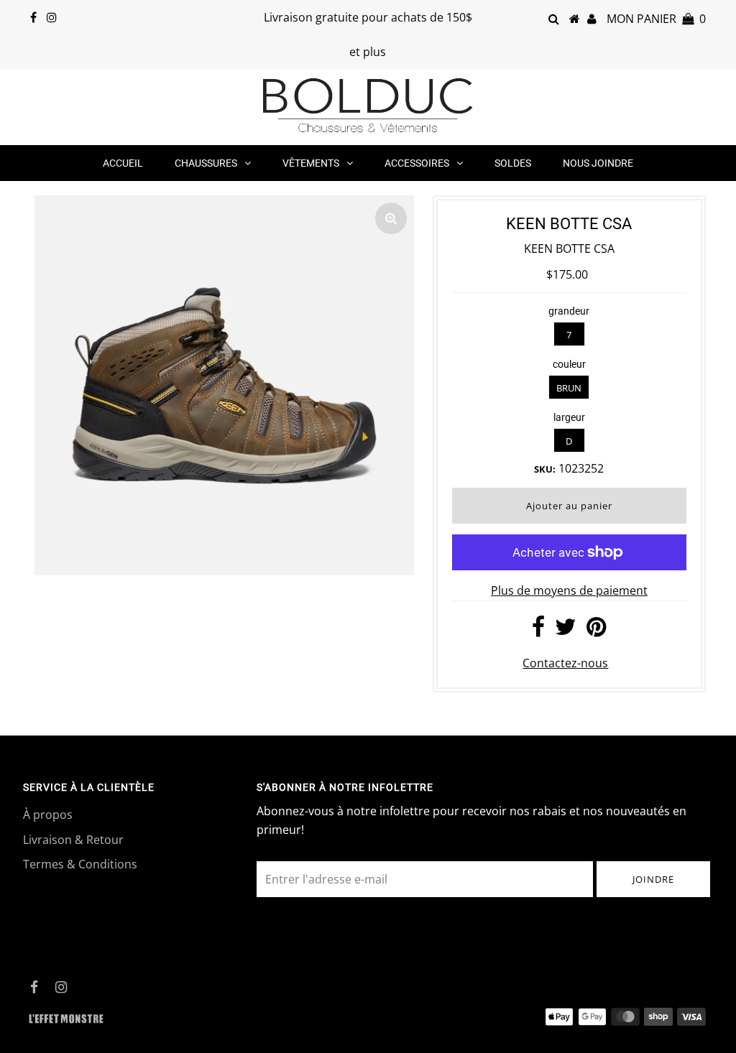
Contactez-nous (565, 663)
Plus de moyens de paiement (569, 590)
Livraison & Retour (73, 840)
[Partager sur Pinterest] (596, 631)
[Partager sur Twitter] (565, 631)
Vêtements (310, 163)
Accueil (123, 163)
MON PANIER (656, 19)
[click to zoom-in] (391, 218)
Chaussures (206, 163)
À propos (48, 814)
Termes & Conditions (80, 864)
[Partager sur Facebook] (538, 631)
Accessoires (417, 163)
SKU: (545, 469)
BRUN (568, 387)
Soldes (512, 163)
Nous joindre (598, 163)
